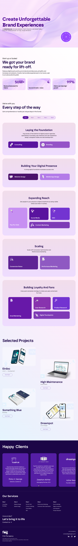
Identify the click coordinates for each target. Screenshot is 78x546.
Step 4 (45, 117)
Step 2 (32, 117)
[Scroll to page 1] (38, 486)
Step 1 (25, 117)
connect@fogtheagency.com (69, 533)
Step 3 (39, 117)
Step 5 (52, 117)
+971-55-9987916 (72, 531)
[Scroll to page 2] (40, 486)
